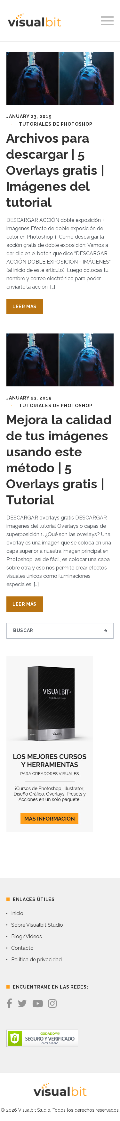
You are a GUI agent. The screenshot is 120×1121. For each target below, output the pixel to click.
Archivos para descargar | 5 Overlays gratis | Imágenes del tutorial (55, 170)
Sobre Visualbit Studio (37, 925)
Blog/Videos (26, 936)
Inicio (17, 913)
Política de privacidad (36, 960)
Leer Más (24, 306)
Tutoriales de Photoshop (55, 124)
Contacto (22, 948)
